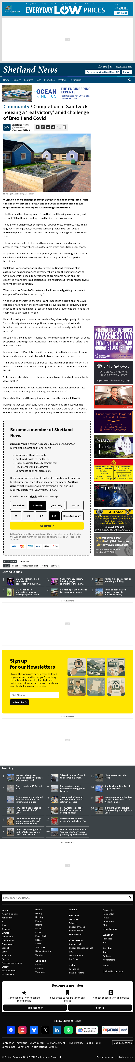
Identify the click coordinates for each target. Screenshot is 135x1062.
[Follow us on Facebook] (11, 1030)
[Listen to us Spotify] (68, 1030)
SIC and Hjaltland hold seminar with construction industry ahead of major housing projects (28, 583)
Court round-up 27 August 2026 (29, 787)
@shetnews (18, 127)
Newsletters (109, 959)
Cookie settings (123, 1042)
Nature (38, 924)
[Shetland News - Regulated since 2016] (115, 1030)
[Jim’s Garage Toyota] (113, 372)
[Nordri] (113, 495)
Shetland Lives (76, 930)
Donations (23, 1046)
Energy (5, 966)
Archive (107, 948)
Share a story (37, 1042)
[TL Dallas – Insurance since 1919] (113, 544)
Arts (4, 921)
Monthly (37, 505)
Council (5, 947)
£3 (15, 516)
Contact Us (8, 1042)
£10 (54, 516)
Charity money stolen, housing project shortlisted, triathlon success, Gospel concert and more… (72, 583)
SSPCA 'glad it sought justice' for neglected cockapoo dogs (71, 810)
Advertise (22, 1042)
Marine (38, 920)
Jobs (72, 965)
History (38, 913)
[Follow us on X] (45, 1030)
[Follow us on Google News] (87, 1030)
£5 (28, 516)
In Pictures (74, 919)
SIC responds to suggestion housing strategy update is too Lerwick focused (27, 593)
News (5, 910)
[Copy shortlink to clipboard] (53, 127)
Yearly (75, 505)
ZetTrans (73, 959)
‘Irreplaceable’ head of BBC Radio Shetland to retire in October (71, 799)
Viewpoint (40, 972)
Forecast (107, 938)
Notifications (39, 1046)
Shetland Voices (77, 926)
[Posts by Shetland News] (7, 127)
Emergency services (12, 962)
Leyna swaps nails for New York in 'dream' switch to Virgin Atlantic (118, 799)
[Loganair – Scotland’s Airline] (113, 396)
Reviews (39, 968)
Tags (105, 952)
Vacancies (74, 968)
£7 (41, 516)
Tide (105, 942)
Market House (76, 955)
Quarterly (56, 505)
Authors (107, 955)
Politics (39, 932)
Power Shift (41, 936)
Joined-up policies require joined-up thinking (118, 580)
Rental (106, 917)
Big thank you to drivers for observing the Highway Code (118, 810)
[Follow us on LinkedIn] (57, 1030)
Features (74, 915)
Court (4, 951)
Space (38, 939)
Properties (109, 910)
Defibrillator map (113, 971)
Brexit (4, 925)
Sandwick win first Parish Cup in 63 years (118, 787)
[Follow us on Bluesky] (34, 1030)
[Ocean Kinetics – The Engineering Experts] (47, 93)
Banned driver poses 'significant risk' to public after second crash (29, 778)
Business (6, 928)
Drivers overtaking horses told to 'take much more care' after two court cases (29, 833)
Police (38, 928)
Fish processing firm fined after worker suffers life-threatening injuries (29, 799)
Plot (105, 925)
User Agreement (56, 1042)
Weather (39, 954)
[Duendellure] (113, 421)
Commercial (76, 940)
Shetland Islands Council (81, 947)
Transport (40, 947)
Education (6, 955)
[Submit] (129, 897)
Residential (108, 913)
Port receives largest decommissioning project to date (73, 788)
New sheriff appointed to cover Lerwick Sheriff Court (28, 810)
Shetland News (20, 124)
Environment (8, 974)
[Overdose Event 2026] (113, 327)
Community (16, 106)
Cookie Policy (93, 1042)
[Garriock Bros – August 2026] (113, 470)
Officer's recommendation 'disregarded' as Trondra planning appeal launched (73, 832)
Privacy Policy (75, 1042)
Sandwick (55, 565)
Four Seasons (76, 934)
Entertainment (9, 970)
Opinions (40, 960)
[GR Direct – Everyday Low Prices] (67, 9)
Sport (38, 943)
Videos (107, 965)
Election (6, 959)
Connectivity (8, 940)
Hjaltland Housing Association (25, 565)
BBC (71, 951)
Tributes (73, 923)
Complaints (8, 1046)
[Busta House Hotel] (113, 446)
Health (38, 909)
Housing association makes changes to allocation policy (115, 592)
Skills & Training (76, 972)
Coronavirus (8, 944)
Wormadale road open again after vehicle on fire (73, 820)
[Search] (129, 80)
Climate (5, 932)
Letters (39, 964)
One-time (19, 505)
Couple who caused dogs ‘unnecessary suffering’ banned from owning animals (28, 822)
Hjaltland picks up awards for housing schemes (73, 591)
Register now (35, 1007)
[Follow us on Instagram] (22, 1030)
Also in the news (10, 913)
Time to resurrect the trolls (115, 776)
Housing (44, 565)
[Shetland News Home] (30, 75)
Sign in (126, 71)
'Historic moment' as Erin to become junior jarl (73, 776)
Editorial (73, 909)
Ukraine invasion (43, 951)
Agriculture (7, 917)
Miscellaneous (110, 928)
